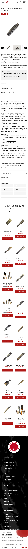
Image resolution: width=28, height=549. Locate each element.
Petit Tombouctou (8, 391)
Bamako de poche (7, 335)
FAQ (5, 474)
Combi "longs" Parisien (7, 283)
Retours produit (8, 493)
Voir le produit (7, 238)
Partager (6, 93)
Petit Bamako (20, 259)
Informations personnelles (11, 490)
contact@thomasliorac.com (11, 529)
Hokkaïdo (20, 312)
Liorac (6, 177)
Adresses (6, 501)
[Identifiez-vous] (20, 2)
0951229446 (7, 526)
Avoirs (5, 498)
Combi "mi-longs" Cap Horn (20, 419)
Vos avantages (8, 468)
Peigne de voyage (7, 232)
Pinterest (13, 92)
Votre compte (9, 485)
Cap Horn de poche (8, 259)
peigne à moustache (11, 141)
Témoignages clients (9, 476)
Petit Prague (8, 418)
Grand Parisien (20, 365)
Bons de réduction (9, 504)
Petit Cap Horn (7, 365)
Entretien (6, 471)
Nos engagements (9, 465)
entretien (4, 167)
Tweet (9, 92)
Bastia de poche (20, 338)
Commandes (7, 496)
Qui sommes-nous (9, 462)
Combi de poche (7, 309)
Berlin (20, 231)
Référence (3, 180)
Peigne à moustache (20, 391)
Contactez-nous (8, 479)
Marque (3, 177)
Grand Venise (20, 286)
